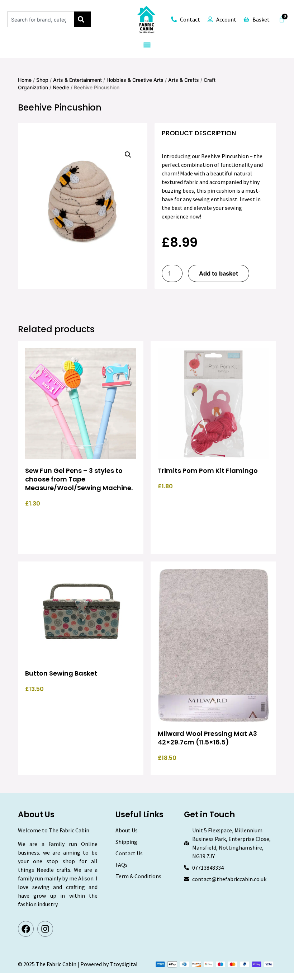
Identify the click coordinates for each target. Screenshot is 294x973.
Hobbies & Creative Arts (134, 80)
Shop (42, 80)
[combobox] (40, 19)
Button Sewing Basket (61, 673)
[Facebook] (26, 929)
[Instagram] (45, 929)
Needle (61, 87)
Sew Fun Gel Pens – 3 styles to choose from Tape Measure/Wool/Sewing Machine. (79, 479)
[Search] (82, 19)
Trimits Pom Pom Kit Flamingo (208, 470)
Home (25, 80)
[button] (147, 45)
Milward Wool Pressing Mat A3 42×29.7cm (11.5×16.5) (207, 738)
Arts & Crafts (183, 80)
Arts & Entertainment (77, 80)
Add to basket (218, 273)
